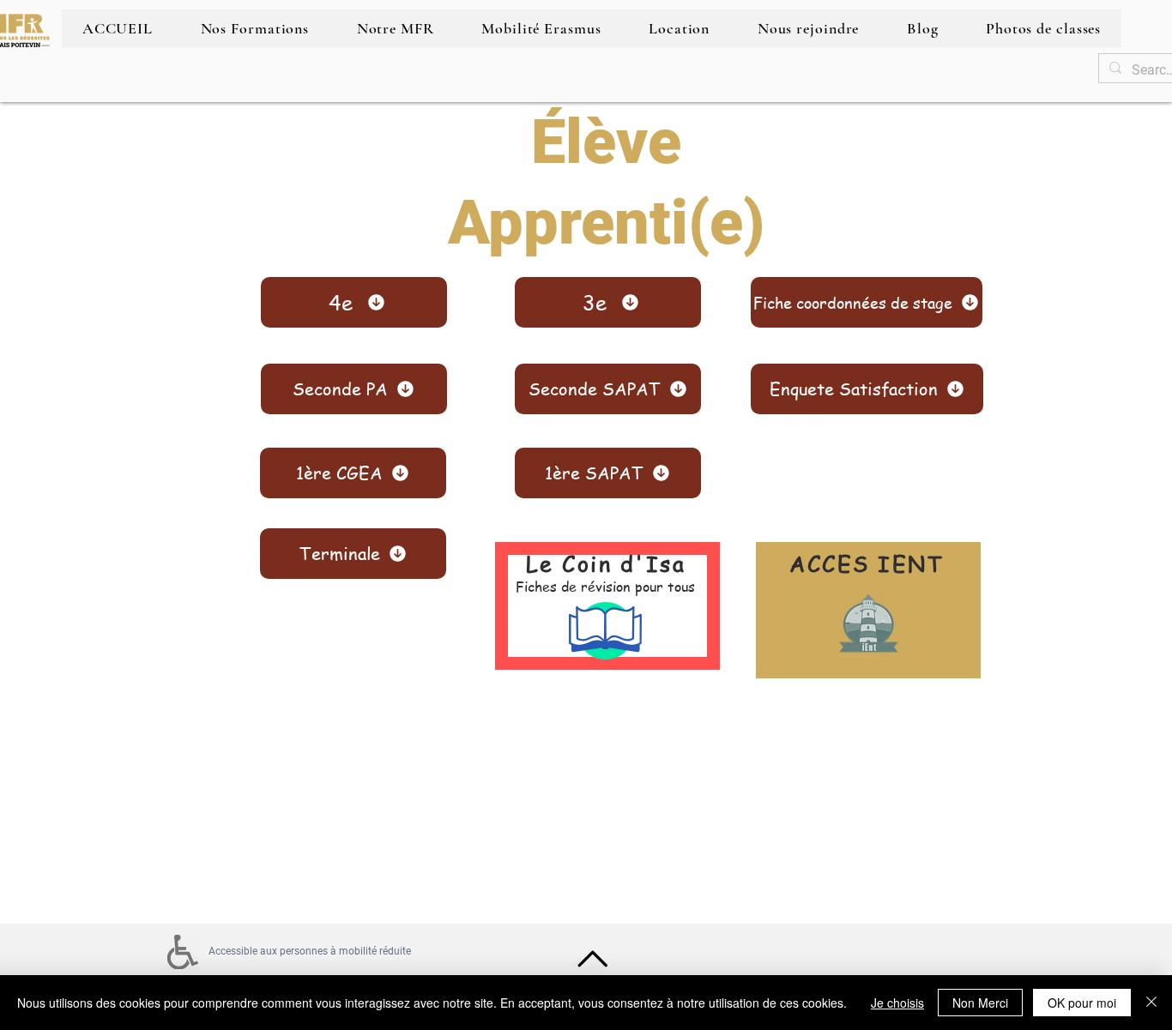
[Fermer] (1151, 1002)
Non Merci (980, 1002)
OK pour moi (1082, 1002)
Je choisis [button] (897, 1002)
